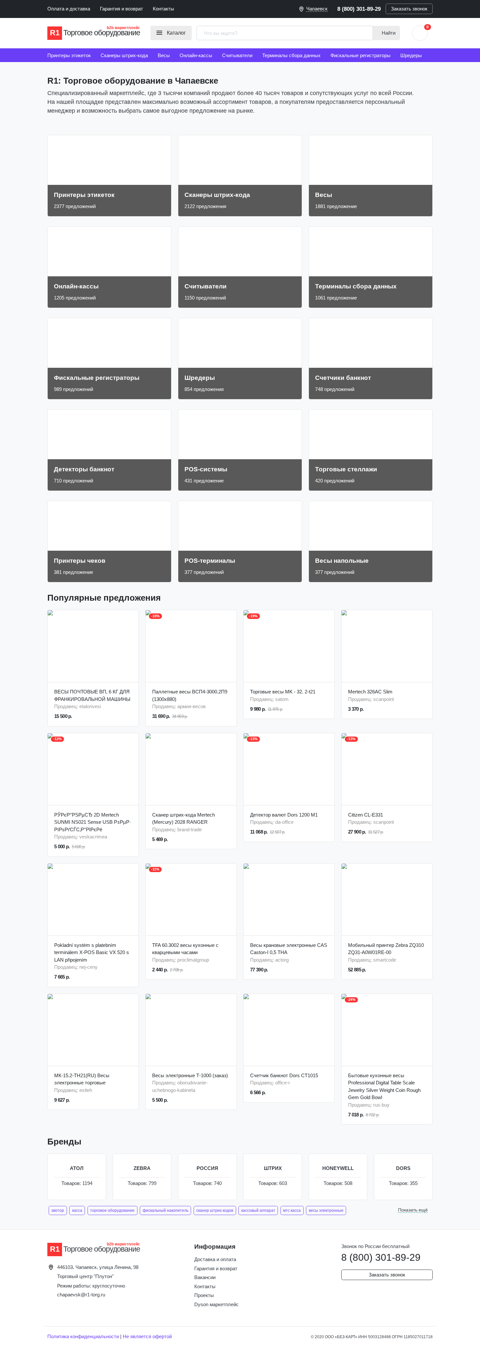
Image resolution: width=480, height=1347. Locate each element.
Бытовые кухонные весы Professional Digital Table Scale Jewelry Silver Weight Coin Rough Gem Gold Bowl (384, 1086)
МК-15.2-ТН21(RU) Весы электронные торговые (81, 1079)
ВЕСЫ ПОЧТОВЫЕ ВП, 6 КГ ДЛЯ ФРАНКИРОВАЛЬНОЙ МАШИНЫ (92, 695)
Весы (164, 55)
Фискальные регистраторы (360, 55)
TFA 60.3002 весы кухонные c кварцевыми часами (185, 948)
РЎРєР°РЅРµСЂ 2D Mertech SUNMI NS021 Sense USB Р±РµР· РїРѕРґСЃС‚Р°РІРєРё (92, 822)
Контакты (163, 8)
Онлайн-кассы (196, 55)
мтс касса (292, 1210)
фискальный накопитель (165, 1210)
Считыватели (237, 55)
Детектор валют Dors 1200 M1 (284, 815)
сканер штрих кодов (214, 1210)
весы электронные (326, 1210)
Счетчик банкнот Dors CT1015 (284, 1075)
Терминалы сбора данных (291, 55)
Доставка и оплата (215, 1259)
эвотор (57, 1210)
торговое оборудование (112, 1210)
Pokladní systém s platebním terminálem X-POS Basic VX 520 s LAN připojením (91, 952)
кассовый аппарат (258, 1210)
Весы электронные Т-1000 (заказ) (190, 1075)
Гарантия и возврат (121, 8)
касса (77, 1210)
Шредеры (411, 55)
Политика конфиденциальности (83, 1336)
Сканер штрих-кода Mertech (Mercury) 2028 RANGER (183, 818)
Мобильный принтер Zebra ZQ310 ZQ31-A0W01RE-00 (386, 948)
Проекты (204, 1295)
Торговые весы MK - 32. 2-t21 (282, 691)
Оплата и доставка (68, 8)
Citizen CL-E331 (365, 815)
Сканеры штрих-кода (124, 55)
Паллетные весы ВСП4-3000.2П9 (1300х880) (189, 695)
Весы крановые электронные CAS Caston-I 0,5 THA (288, 948)
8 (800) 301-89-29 (359, 9)
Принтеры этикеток (69, 55)
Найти (387, 33)
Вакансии (205, 1277)
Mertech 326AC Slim (370, 691)
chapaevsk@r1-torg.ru (81, 1294)
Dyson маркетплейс (216, 1304)
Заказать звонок (409, 8)
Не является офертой (147, 1336)
